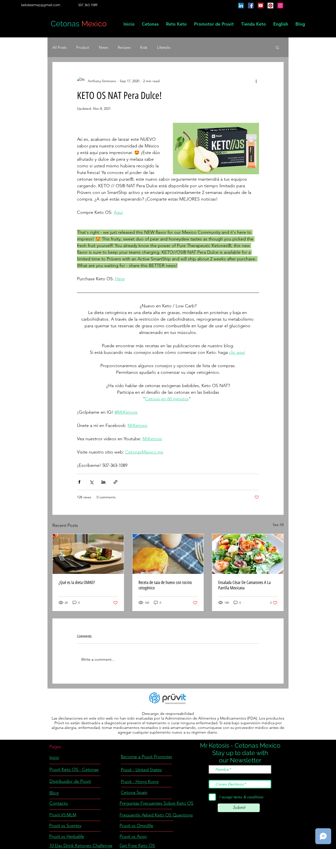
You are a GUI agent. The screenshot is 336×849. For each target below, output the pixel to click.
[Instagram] (280, 5)
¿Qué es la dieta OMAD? (77, 582)
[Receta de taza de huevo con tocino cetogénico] (168, 554)
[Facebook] (251, 5)
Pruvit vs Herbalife (66, 836)
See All (278, 524)
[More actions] (256, 81)
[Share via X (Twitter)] (91, 482)
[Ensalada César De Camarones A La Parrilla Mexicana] (247, 554)
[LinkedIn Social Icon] (241, 5)
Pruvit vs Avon (133, 836)
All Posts (59, 47)
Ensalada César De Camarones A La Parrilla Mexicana (244, 585)
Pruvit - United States (141, 769)
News (103, 47)
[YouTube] (260, 5)
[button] (281, 24)
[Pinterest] (270, 5)
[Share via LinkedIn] (103, 482)
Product (82, 47)
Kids (143, 47)
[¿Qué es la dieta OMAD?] (88, 554)
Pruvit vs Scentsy (65, 825)
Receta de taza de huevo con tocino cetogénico (165, 585)
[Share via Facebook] (79, 482)
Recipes (124, 47)
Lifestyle (163, 47)
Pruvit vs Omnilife (136, 825)
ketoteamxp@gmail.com (40, 5)
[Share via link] (115, 482)
